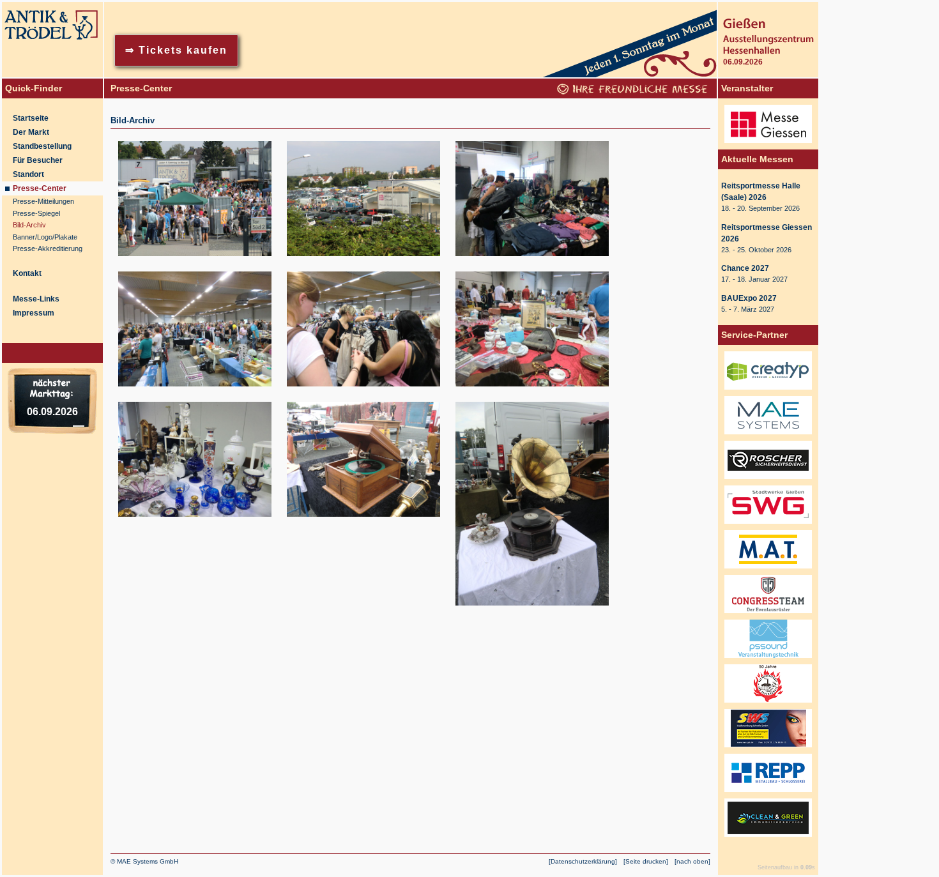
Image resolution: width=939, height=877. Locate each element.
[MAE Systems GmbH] (768, 435)
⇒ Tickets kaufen (176, 50)
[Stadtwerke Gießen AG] (768, 524)
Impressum (33, 313)
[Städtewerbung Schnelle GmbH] (768, 748)
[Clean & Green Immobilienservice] (768, 837)
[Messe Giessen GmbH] (768, 143)
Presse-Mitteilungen (43, 201)
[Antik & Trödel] (52, 74)
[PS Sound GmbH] (768, 658)
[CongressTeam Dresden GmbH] (768, 613)
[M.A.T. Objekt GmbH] (768, 569)
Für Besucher (38, 160)
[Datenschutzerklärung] (583, 861)
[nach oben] (692, 861)
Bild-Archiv (29, 225)
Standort (28, 174)
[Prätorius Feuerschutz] (768, 703)
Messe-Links (36, 298)
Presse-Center (39, 188)
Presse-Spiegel (36, 213)
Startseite (31, 118)
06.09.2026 (52, 411)
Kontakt (27, 273)
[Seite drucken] (645, 861)
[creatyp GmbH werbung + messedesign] (768, 390)
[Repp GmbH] (768, 792)
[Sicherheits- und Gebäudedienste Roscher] (768, 479)
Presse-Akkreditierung (47, 248)
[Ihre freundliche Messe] (633, 91)
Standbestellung (42, 146)
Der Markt (31, 132)
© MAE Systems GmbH (144, 861)
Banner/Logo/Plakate (45, 237)
